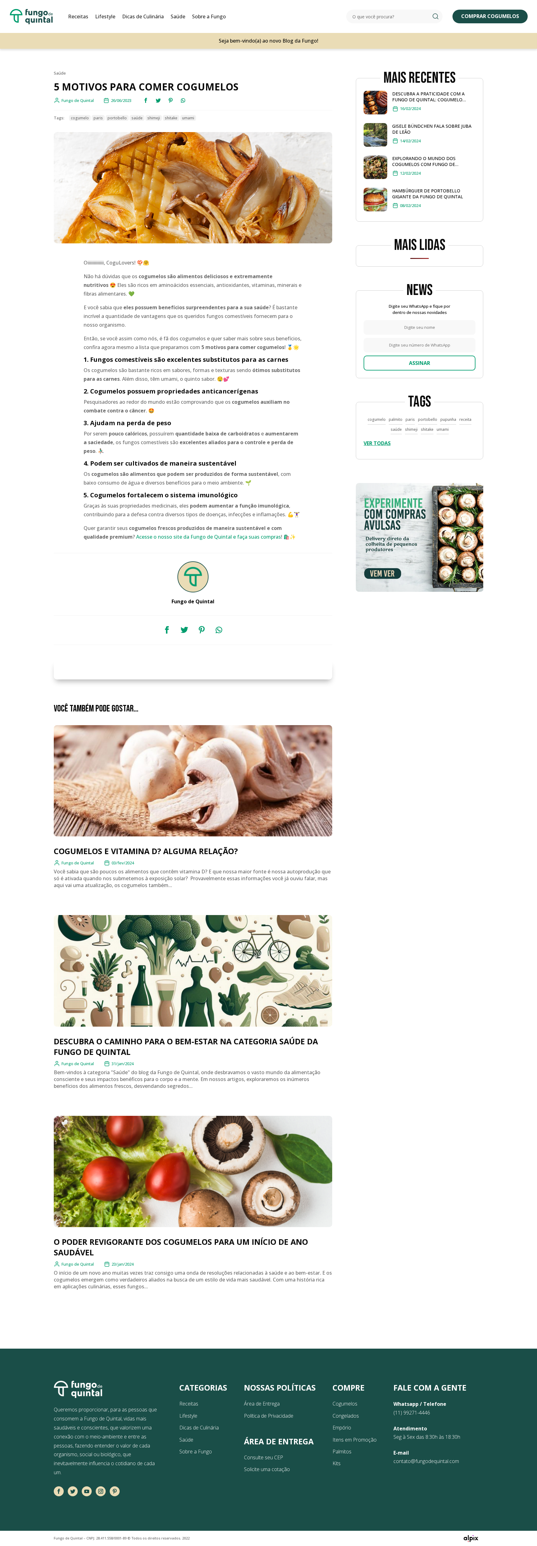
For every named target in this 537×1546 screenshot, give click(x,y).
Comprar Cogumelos (490, 16)
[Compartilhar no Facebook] (146, 100)
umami (188, 118)
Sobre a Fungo (209, 16)
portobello (117, 118)
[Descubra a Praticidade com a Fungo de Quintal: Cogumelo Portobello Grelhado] (375, 104)
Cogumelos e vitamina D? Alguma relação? (146, 851)
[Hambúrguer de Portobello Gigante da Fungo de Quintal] (375, 201)
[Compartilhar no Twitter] (158, 100)
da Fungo (194, 536)
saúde (137, 118)
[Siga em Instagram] (101, 1491)
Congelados (346, 1415)
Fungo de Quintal (78, 863)
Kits (337, 1463)
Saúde (178, 16)
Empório (342, 1427)
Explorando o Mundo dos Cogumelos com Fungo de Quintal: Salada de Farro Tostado (433, 161)
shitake (171, 118)
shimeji (153, 118)
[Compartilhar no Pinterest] (171, 100)
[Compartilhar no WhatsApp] (183, 100)
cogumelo (80, 118)
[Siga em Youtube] (87, 1491)
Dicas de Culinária (143, 16)
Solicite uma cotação (267, 1469)
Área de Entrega (262, 1403)
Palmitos (342, 1451)
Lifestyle (105, 16)
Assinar (419, 363)
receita (465, 419)
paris (98, 118)
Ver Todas (377, 443)
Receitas (78, 16)
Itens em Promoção (355, 1439)
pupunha (448, 419)
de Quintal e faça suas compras (243, 536)
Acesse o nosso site (159, 536)
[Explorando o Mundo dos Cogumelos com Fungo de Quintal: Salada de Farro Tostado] (375, 168)
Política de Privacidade (268, 1415)
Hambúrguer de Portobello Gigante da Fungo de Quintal (427, 194)
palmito (395, 419)
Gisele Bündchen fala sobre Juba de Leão (431, 129)
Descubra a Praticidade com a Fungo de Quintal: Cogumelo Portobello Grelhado (428, 97)
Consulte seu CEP (263, 1457)
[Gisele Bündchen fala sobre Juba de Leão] (375, 136)
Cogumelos (345, 1403)
